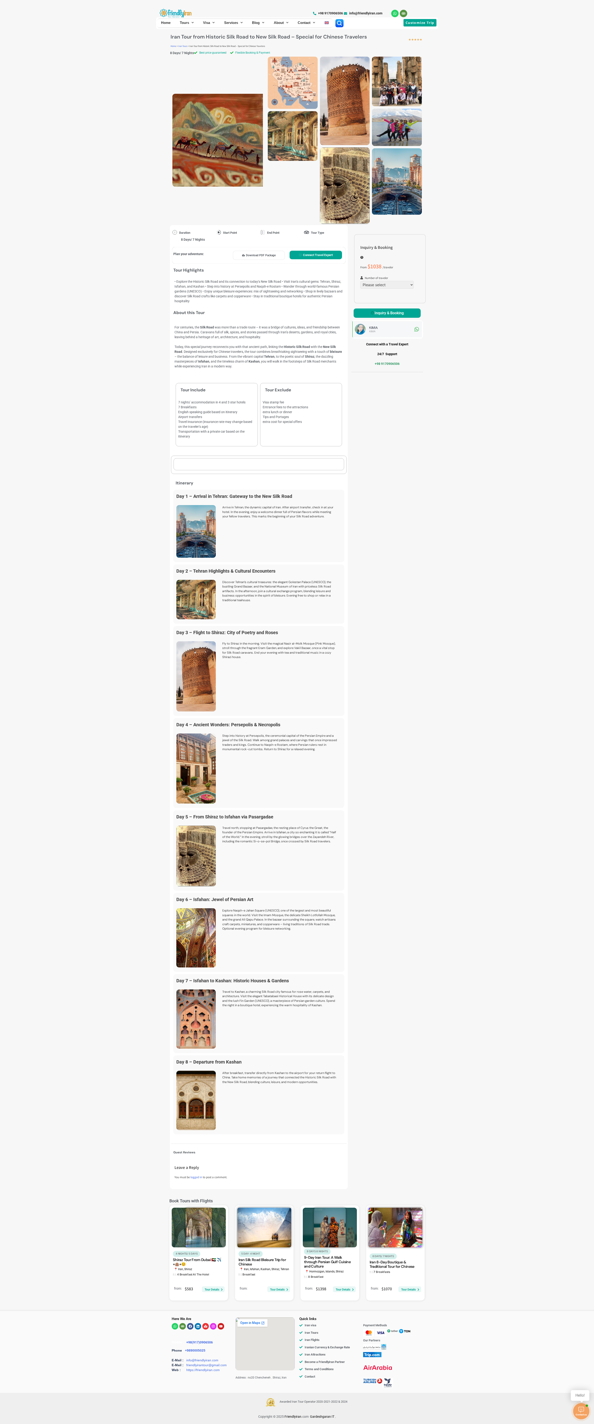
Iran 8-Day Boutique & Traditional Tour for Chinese (392, 1264)
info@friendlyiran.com (202, 1360)
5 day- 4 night (250, 1253)
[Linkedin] (198, 1326)
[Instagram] (213, 1326)
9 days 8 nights (317, 1251)
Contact (304, 23)
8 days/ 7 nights (383, 1256)
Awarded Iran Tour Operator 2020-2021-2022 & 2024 (313, 1401)
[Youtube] (221, 1326)
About (279, 23)
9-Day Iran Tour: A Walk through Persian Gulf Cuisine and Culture (327, 1262)
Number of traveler (376, 278)
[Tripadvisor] (403, 13)
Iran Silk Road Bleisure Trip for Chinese (262, 1262)
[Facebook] (190, 1326)
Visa (206, 23)
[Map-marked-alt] (205, 1326)
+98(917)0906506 (199, 1342)
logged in (196, 1177)
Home (166, 23)
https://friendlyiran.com (203, 1370)
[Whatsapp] (395, 13)
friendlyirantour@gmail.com (206, 1365)
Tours (184, 23)
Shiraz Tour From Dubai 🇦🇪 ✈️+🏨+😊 (197, 1262)
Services (231, 23)
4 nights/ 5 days (186, 1253)
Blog (256, 23)
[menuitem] (327, 23)
